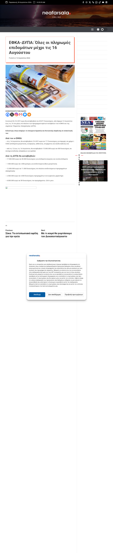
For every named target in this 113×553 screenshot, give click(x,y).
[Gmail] (21, 114)
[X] (12, 114)
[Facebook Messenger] (25, 114)
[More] (29, 114)
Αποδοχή (37, 295)
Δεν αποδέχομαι (54, 295)
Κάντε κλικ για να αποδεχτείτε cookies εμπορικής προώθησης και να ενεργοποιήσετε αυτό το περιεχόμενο (93, 170)
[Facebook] (8, 114)
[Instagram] (16, 114)
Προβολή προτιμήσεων (74, 295)
